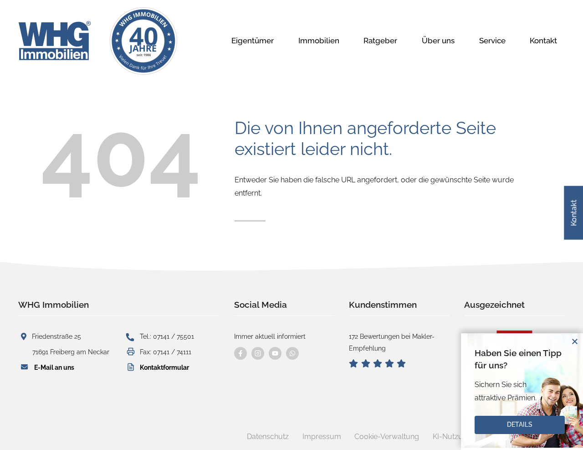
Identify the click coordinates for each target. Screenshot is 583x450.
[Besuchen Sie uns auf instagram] (257, 353)
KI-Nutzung (452, 436)
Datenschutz (268, 436)
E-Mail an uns (54, 367)
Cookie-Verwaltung (386, 436)
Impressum (321, 436)
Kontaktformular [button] (164, 367)
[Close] (575, 341)
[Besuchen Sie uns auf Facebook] (240, 353)
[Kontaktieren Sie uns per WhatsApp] (292, 353)
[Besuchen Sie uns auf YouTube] (275, 353)
